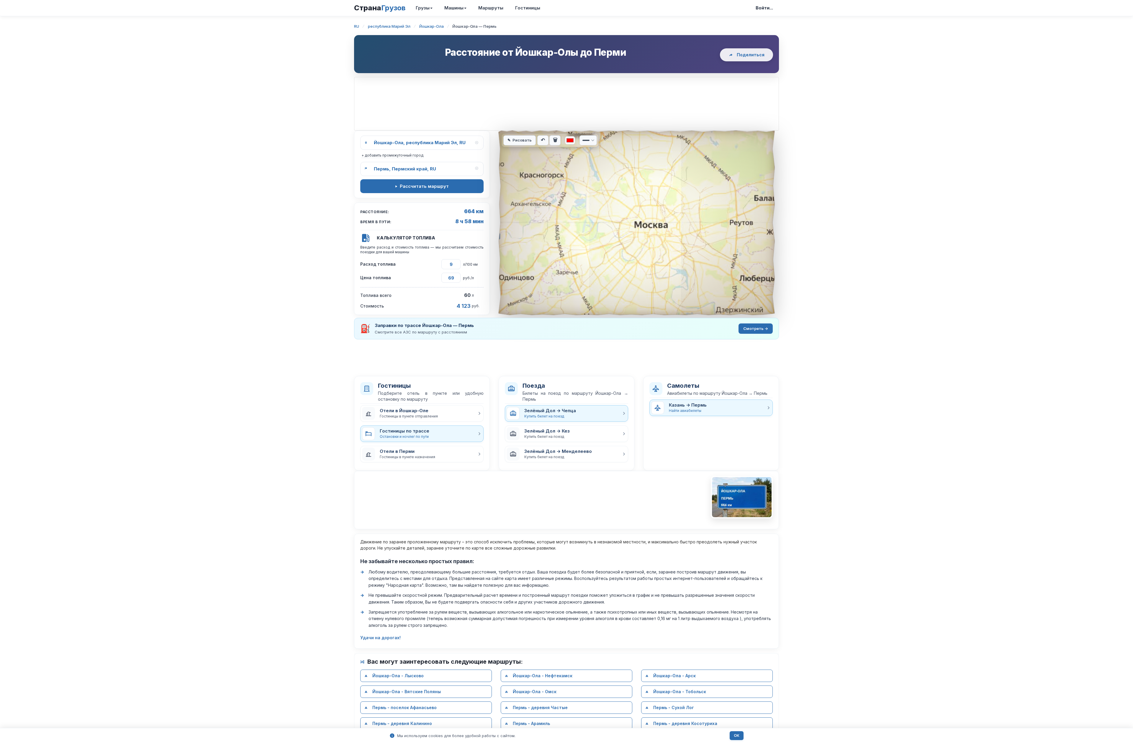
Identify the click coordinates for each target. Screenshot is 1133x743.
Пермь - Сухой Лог (673, 707)
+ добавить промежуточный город (392, 155)
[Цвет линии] (570, 140)
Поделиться (750, 54)
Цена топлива (375, 277)
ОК (736, 735)
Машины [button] (454, 8)
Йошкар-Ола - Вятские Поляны (406, 691)
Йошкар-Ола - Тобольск (679, 691)
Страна (379, 8)
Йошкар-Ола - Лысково (398, 675)
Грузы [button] (423, 8)
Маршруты (490, 8)
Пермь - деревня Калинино (402, 723)
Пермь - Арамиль (531, 723)
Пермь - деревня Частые (540, 707)
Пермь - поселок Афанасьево (404, 707)
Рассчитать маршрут (424, 186)
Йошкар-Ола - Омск (534, 691)
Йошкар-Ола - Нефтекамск (542, 675)
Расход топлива (378, 264)
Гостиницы (527, 8)
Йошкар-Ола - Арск (674, 675)
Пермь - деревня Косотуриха (685, 723)
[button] (422, 413)
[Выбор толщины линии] (588, 140)
